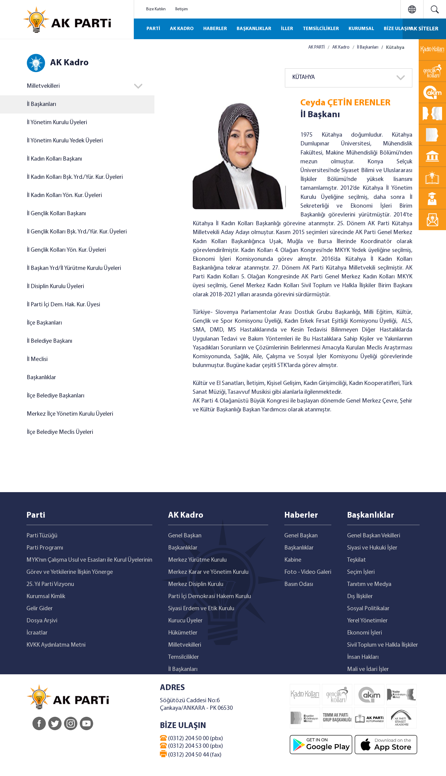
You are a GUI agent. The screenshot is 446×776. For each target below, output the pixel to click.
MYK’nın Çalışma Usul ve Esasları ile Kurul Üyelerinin (89, 560)
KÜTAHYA (303, 77)
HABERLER (215, 28)
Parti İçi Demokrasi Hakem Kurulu (209, 597)
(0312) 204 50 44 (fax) (194, 755)
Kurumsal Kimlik (45, 597)
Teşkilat (356, 560)
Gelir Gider (39, 609)
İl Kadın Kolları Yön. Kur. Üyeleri (64, 195)
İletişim (181, 9)
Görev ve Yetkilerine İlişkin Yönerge (69, 572)
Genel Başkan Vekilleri (373, 536)
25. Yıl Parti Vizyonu (50, 584)
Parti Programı (44, 548)
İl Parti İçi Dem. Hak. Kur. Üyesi (63, 305)
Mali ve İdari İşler (368, 669)
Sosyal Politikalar (368, 609)
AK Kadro (341, 47)
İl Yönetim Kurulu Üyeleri (57, 123)
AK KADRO (182, 28)
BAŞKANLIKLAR (254, 28)
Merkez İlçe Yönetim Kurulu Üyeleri (70, 414)
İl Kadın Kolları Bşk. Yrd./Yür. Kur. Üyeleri (75, 177)
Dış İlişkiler (360, 597)
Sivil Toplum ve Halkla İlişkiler (382, 645)
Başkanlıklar (41, 378)
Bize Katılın (156, 9)
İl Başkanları (41, 104)
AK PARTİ (316, 47)
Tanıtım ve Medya (369, 584)
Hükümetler (183, 633)
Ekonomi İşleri (364, 633)
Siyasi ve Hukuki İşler (372, 548)
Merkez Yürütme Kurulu (197, 560)
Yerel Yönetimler (367, 621)
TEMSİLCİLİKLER (321, 28)
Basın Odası (298, 584)
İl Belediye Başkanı (49, 341)
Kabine (292, 560)
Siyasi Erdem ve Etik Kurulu (201, 609)
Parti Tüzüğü (41, 536)
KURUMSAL (361, 28)
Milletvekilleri (184, 645)
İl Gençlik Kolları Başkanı (56, 214)
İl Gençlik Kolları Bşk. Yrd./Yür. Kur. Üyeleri (77, 232)
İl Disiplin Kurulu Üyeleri (55, 287)
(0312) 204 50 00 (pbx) (195, 739)
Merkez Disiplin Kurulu (195, 584)
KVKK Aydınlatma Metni (56, 645)
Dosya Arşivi (41, 621)
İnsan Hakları (363, 657)
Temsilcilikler (183, 657)
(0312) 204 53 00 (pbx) (195, 746)
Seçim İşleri (361, 572)
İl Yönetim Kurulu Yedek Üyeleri (65, 141)
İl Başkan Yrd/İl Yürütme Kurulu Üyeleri (74, 268)
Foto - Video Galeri (307, 572)
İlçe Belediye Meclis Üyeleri (60, 432)
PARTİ (153, 28)
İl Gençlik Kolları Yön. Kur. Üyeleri (66, 250)
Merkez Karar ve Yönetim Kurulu (208, 572)
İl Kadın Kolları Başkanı (54, 159)
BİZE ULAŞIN (398, 28)
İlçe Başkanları (44, 323)
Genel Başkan (184, 536)
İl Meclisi (37, 359)
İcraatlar (37, 633)
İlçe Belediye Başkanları (55, 396)
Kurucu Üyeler (185, 621)
